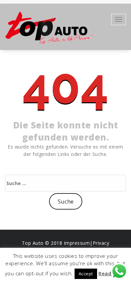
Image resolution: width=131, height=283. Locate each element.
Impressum (77, 243)
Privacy (101, 243)
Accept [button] (86, 274)
